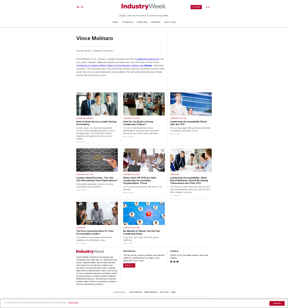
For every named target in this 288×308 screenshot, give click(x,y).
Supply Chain (170, 22)
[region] (144, 303)
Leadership (156, 22)
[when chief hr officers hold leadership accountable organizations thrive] (144, 160)
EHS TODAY (164, 292)
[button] (78, 7)
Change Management (85, 118)
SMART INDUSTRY (151, 292)
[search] (82, 7)
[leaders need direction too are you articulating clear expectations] (97, 160)
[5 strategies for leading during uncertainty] (97, 104)
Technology (127, 22)
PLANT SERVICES (135, 292)
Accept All (277, 303)
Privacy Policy (73, 302)
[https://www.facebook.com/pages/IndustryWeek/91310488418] (171, 262)
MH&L (174, 292)
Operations (142, 22)
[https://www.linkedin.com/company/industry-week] (174, 262)
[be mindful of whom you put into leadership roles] (144, 213)
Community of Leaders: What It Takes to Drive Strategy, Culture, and (109, 65)
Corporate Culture (131, 118)
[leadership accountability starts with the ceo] (191, 104)
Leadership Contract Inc (147, 59)
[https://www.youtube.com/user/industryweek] (177, 262)
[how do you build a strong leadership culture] (144, 104)
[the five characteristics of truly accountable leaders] (97, 213)
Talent (115, 22)
